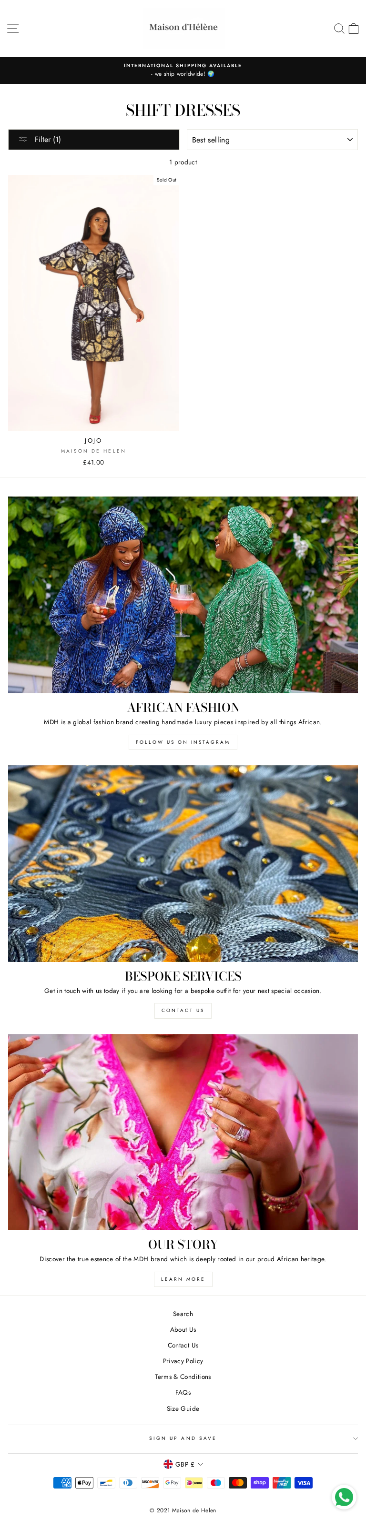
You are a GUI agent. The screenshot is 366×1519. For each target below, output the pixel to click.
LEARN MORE (183, 1279)
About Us (183, 1329)
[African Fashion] (183, 594)
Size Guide (183, 1408)
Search (183, 1313)
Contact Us (183, 1345)
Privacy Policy (183, 1361)
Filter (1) (46, 139)
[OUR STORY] (183, 1132)
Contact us (183, 1010)
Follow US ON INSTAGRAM (183, 742)
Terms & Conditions (183, 1376)
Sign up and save (183, 1438)
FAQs (183, 1392)
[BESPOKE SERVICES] (183, 863)
